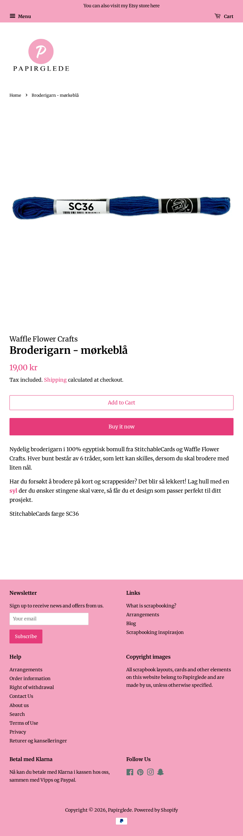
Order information (30, 678)
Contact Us (21, 696)
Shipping (55, 380)
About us (19, 705)
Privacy (17, 732)
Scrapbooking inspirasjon (155, 632)
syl (13, 490)
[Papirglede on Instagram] (150, 773)
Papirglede (120, 810)
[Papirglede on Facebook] (130, 773)
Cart (228, 16)
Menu (24, 16)
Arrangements (142, 615)
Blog (131, 623)
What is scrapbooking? (151, 606)
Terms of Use (23, 723)
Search (17, 714)
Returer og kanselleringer (38, 741)
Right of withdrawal (31, 687)
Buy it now (122, 426)
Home (15, 95)
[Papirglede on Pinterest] (140, 773)
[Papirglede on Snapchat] (160, 773)
